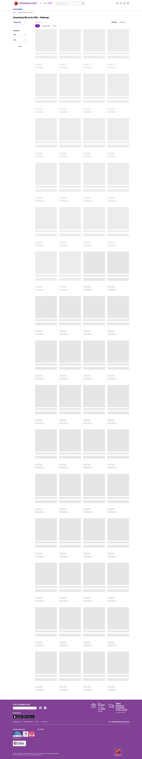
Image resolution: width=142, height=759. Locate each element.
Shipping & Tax (17, 721)
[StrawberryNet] (25, 3)
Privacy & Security (17, 753)
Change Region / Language (120, 721)
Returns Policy (28, 721)
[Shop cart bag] (128, 3)
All (37, 26)
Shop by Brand (17, 9)
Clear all (20, 46)
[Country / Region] (117, 3)
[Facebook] (40, 708)
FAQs (37, 721)
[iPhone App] (18, 718)
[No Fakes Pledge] (31, 735)
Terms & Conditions (29, 753)
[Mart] (48, 4)
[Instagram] (45, 708)
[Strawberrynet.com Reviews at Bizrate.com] (17, 736)
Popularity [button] (122, 22)
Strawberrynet (46, 26)
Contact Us (44, 721)
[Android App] (29, 718)
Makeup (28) (17, 22)
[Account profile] (124, 3)
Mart (54, 26)
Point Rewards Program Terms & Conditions (47, 753)
